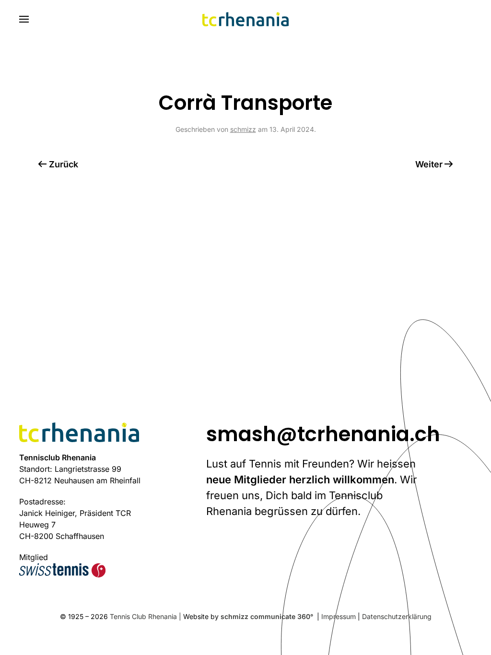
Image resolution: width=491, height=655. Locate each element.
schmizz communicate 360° (268, 616)
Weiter (429, 164)
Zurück (63, 164)
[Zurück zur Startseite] (245, 19)
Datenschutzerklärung (397, 616)
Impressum (338, 616)
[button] (24, 19)
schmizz (243, 129)
